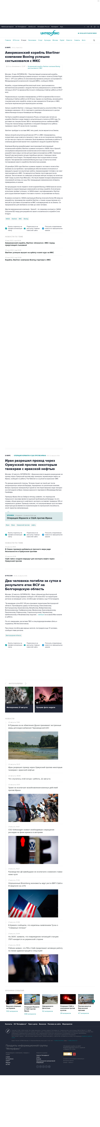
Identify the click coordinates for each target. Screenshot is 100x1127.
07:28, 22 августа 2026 (48, 274)
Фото (83, 40)
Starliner (14, 219)
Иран (7, 525)
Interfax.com (32, 26)
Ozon (22, 375)
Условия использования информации (73, 1058)
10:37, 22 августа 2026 (53, 455)
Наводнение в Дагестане (47, 1007)
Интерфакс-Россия (43, 26)
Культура (47, 40)
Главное (8, 40)
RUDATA (38, 1059)
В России (16, 40)
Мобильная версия (7, 26)
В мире (23, 40)
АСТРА (8, 1064)
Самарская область (12, 375)
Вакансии (42, 1024)
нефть (33, 525)
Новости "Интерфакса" (42, 1055)
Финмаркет (54, 26)
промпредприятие (32, 375)
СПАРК (8, 1057)
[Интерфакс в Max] (49, 1066)
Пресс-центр (32, 1024)
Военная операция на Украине (28, 275)
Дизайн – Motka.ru (68, 1062)
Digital (62, 40)
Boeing (26, 219)
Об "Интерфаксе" (20, 26)
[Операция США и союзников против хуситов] (68, 1004)
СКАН (38, 1057)
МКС (20, 219)
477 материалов (83, 1013)
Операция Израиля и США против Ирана (30, 456)
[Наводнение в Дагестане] (50, 1004)
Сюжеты (77, 40)
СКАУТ (8, 1061)
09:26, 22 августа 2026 (20, 576)
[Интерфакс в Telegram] (40, 1066)
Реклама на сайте (54, 1024)
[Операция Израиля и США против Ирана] (32, 1004)
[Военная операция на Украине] (14, 1004)
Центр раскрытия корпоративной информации (45, 1061)
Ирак (13, 525)
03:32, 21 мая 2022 (17, 47)
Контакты (8, 1024)
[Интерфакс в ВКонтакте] (43, 1066)
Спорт (40, 40)
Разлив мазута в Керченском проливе (84, 1008)
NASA (8, 219)
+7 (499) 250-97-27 (72, 1040)
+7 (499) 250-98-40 (59, 1040)
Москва (55, 40)
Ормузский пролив (23, 525)
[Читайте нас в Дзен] (37, 1066)
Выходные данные (68, 1060)
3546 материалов (30, 1014)
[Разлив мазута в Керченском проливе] (86, 1004)
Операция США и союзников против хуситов (67, 1008)
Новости (69, 40)
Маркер (8, 1062)
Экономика (32, 40)
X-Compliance (9, 1059)
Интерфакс (50, 33)
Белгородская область (13, 635)
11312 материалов (12, 1011)
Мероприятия (67, 1024)
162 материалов (47, 1011)
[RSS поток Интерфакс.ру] (46, 1066)
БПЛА (42, 375)
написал (41, 615)
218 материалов (65, 1013)
